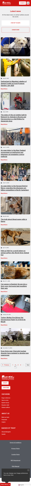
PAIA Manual (15, 466)
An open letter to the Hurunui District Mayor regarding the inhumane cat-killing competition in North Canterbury (15, 188)
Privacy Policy (15, 448)
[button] (28, 3)
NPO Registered (15, 460)
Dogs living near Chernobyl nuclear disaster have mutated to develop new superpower (15, 353)
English (22, 484)
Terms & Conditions (15, 442)
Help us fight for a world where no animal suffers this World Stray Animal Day (15, 253)
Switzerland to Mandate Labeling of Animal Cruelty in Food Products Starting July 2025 (14, 83)
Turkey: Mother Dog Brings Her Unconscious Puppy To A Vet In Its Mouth (13, 320)
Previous (6, 365)
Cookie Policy (15, 454)
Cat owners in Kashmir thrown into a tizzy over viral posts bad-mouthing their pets (14, 286)
